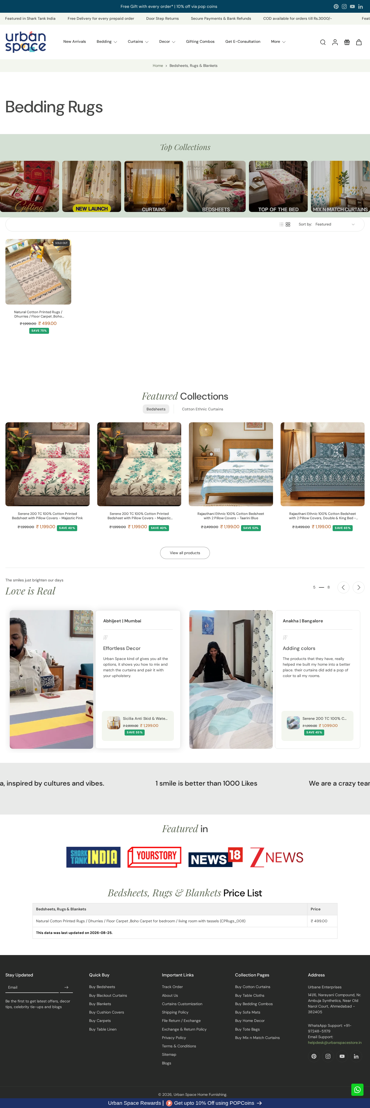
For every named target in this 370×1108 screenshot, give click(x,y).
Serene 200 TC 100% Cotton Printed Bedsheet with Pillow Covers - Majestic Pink (47, 516)
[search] (323, 42)
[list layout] (281, 224)
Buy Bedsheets (102, 986)
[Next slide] (359, 587)
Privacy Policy (174, 1037)
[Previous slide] (343, 587)
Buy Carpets (100, 1020)
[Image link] (29, 186)
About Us (170, 995)
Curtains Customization (182, 1003)
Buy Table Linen (102, 1029)
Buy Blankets (100, 1003)
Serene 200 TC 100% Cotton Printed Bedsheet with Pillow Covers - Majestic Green (139, 516)
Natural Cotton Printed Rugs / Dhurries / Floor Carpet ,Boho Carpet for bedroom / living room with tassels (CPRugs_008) (38, 314)
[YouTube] (352, 6)
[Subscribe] (66, 987)
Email (12, 987)
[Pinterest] (336, 6)
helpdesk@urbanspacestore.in (335, 1042)
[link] (93, 857)
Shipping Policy (175, 1012)
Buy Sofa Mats (247, 1012)
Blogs (166, 1063)
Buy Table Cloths (249, 995)
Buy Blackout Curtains (108, 995)
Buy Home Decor (250, 1020)
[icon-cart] (359, 42)
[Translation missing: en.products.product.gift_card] (347, 42)
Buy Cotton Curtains (252, 986)
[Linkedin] (360, 6)
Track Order (172, 986)
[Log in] (335, 42)
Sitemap (169, 1054)
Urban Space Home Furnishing (200, 1094)
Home (158, 65)
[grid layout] (288, 224)
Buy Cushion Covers (106, 1012)
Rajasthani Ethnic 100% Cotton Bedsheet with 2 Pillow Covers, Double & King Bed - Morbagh (322, 516)
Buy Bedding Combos (254, 1003)
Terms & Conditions (179, 1046)
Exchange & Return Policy (184, 1029)
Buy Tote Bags (247, 1029)
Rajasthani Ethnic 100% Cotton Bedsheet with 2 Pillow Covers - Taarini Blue (230, 516)
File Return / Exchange (181, 1020)
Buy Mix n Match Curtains (257, 1037)
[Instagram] (344, 6)
